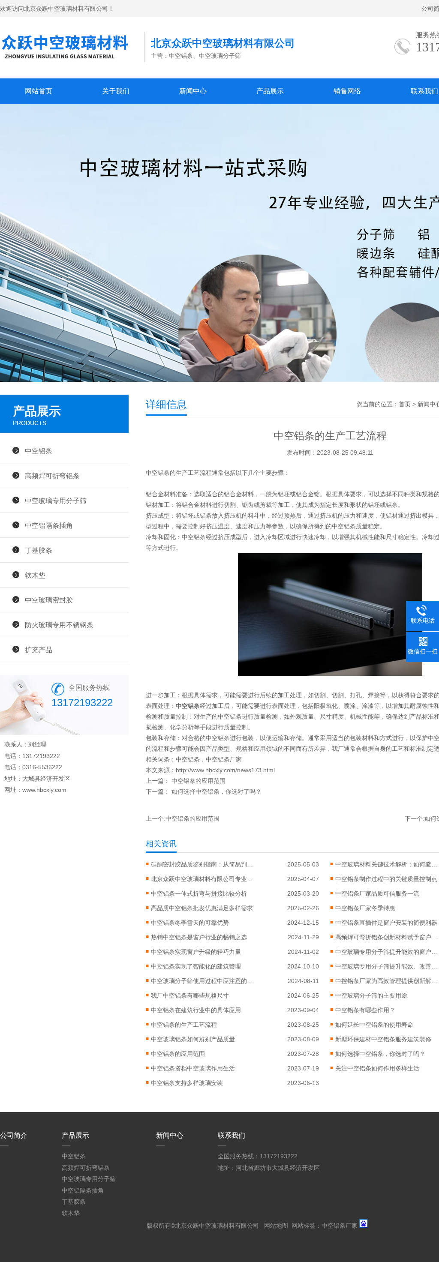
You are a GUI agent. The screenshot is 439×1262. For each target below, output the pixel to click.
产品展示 (270, 91)
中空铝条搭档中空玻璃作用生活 (193, 1068)
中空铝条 (188, 759)
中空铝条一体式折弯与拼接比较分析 (199, 893)
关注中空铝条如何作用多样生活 (377, 1068)
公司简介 (13, 1135)
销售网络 (347, 91)
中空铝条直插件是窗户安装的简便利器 (386, 922)
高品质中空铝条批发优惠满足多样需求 (202, 908)
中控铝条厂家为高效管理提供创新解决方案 (386, 980)
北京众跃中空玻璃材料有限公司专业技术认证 (202, 878)
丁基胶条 (38, 550)
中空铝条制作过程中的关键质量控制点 (386, 878)
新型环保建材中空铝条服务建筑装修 (383, 1039)
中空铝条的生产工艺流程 (184, 1024)
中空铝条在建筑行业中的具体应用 (196, 1010)
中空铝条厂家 (224, 759)
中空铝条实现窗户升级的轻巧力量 (196, 951)
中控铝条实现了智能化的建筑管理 (196, 966)
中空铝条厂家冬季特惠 (365, 908)
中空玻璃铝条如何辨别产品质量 (193, 1039)
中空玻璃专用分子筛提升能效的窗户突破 (386, 951)
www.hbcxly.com (44, 789)
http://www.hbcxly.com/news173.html (225, 770)
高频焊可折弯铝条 (52, 476)
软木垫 (35, 575)
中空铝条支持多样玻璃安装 (187, 1082)
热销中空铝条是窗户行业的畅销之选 (199, 937)
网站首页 (38, 91)
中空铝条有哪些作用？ (365, 1010)
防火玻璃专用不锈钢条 (59, 625)
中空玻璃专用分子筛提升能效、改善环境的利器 (386, 966)
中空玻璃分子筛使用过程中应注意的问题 (202, 980)
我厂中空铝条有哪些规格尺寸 (190, 995)
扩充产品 (38, 649)
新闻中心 (193, 91)
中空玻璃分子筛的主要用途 (371, 995)
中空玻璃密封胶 (49, 600)
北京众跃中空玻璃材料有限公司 (217, 1225)
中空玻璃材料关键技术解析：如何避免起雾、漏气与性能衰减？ (386, 864)
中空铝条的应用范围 (198, 780)
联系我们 (231, 1135)
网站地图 (276, 1225)
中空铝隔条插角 (49, 525)
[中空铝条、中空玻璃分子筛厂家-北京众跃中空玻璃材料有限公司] (72, 62)
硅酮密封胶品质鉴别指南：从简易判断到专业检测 (202, 864)
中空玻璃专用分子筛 (56, 500)
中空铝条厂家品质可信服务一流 (377, 893)
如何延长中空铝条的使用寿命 (374, 1024)
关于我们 (115, 91)
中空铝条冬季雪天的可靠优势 (190, 922)
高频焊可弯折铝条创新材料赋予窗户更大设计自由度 (386, 937)
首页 (405, 404)
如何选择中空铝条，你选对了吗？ (216, 791)
